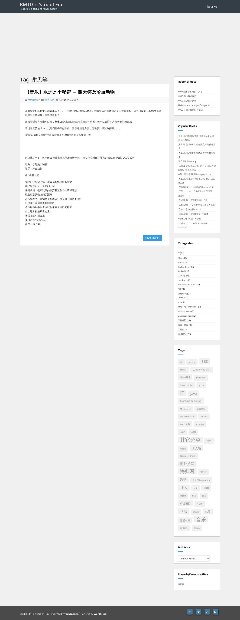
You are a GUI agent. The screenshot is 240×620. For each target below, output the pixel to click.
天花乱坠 (182, 320)
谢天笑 (196, 512)
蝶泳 (204, 496)
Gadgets (182, 270)
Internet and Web (186, 284)
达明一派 (185, 520)
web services (184, 311)
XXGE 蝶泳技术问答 (187, 96)
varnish (204, 416)
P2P (180, 289)
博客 (209, 440)
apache (192, 362)
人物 (193, 432)
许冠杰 (200, 504)
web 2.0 (185, 424)
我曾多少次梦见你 (188, 456)
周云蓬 (183, 448)
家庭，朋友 (183, 324)
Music (181, 257)
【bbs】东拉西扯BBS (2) (190, 209)
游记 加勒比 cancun (201, 480)
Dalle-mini (201, 377)
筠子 (195, 488)
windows (200, 424)
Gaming (182, 275)
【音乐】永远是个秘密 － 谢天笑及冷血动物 (70, 92)
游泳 (203, 472)
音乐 (201, 519)
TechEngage (71, 613)
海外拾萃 (187, 463)
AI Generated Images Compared (194, 105)
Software (182, 293)
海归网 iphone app (187, 161)
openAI (201, 409)
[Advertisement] (120, 39)
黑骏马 (197, 528)
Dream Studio (186, 385)
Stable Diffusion (187, 416)
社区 (183, 487)
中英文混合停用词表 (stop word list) (195, 174)
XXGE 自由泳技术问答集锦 (190, 109)
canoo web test (201, 369)
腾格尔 (183, 496)
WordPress (100, 613)
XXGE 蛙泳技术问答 (187, 100)
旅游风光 (49, 99)
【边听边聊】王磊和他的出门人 (193, 200)
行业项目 (185, 503)
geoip (201, 385)
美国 (206, 488)
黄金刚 (184, 528)
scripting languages (188, 306)
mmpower (34, 99)
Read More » (152, 237)
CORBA (181, 297)
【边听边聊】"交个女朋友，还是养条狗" (197, 204)
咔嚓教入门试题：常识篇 (189, 218)
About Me (211, 7)
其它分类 (190, 440)
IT (179, 253)
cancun (183, 370)
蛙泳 (194, 496)
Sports (181, 262)
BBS (204, 361)
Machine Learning (190, 401)
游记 (183, 479)
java (180, 302)
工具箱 (181, 329)
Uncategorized (185, 315)
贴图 (207, 511)
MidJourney (185, 409)
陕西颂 (181, 195)
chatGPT (185, 377)
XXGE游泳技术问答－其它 (190, 91)
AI (181, 362)
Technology (183, 266)
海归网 (187, 471)
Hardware (183, 279)
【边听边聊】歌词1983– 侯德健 (193, 213)
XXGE (182, 432)
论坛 (183, 511)
